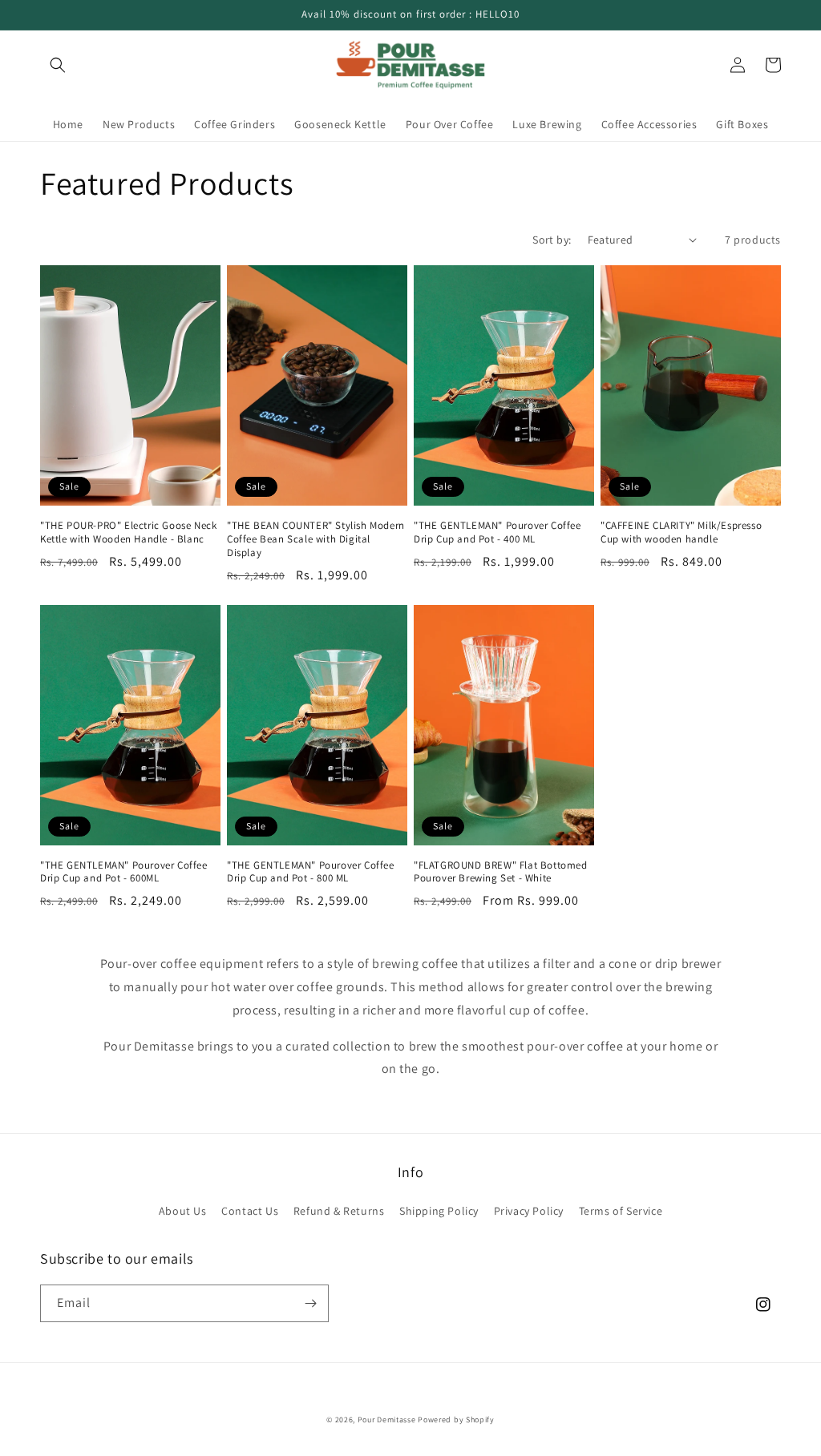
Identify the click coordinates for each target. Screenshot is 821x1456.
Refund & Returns (339, 1211)
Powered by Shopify (456, 1419)
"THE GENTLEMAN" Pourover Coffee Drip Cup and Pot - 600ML (124, 872)
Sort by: (551, 239)
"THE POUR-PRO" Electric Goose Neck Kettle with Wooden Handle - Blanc (128, 532)
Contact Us (249, 1211)
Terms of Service (621, 1211)
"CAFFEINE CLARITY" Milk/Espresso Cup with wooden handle (681, 532)
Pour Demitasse (387, 1419)
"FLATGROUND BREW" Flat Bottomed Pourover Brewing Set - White (501, 872)
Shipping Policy (439, 1211)
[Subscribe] (310, 1303)
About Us (183, 1211)
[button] (57, 65)
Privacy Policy (529, 1211)
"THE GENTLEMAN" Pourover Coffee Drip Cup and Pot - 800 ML (310, 872)
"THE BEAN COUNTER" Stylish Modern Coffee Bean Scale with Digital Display (316, 539)
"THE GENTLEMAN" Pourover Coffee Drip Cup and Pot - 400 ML (497, 532)
